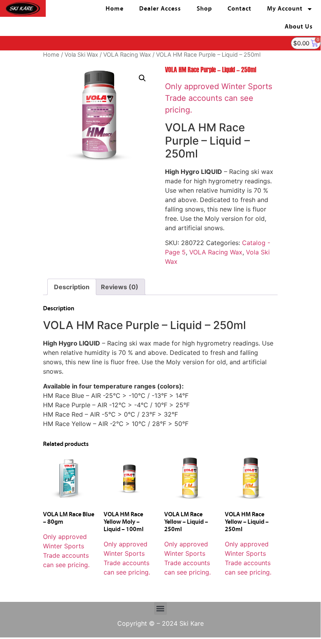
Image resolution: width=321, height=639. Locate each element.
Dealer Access (160, 9)
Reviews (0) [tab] (119, 287)
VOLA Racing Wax (127, 54)
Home (115, 9)
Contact (239, 9)
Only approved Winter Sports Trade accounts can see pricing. (218, 98)
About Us (299, 27)
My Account (285, 9)
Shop (204, 9)
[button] (142, 78)
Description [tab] (72, 287)
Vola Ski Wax (81, 54)
